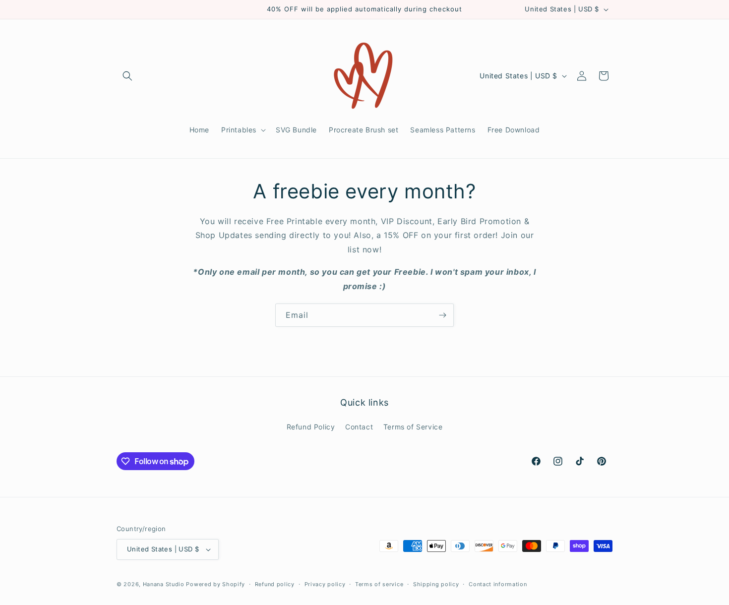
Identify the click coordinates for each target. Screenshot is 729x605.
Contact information (498, 584)
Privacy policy (325, 584)
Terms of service (379, 584)
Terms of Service (413, 427)
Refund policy (275, 584)
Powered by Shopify (215, 584)
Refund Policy (311, 427)
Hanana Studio (163, 584)
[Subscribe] (442, 315)
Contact (359, 427)
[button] (127, 76)
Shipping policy (436, 584)
